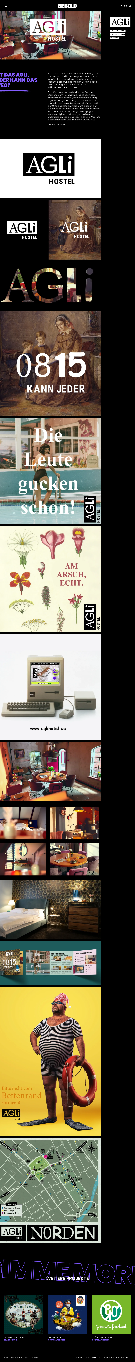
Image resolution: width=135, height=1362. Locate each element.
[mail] (130, 6)
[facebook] (121, 6)
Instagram (91, 1357)
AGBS (128, 1357)
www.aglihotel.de (57, 124)
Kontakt (80, 1357)
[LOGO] (67, 4)
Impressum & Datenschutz (111, 1357)
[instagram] (125, 6)
